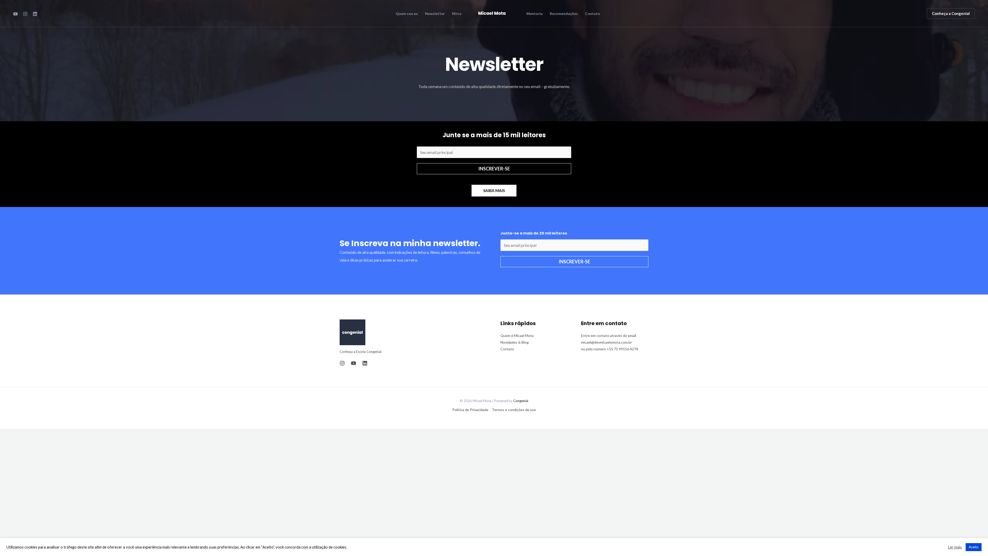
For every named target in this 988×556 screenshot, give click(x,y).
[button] (951, 13)
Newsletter (435, 13)
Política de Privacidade (470, 409)
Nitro (457, 13)
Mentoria (534, 13)
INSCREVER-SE (494, 168)
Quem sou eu (407, 13)
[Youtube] (15, 14)
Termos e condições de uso (514, 409)
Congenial (520, 401)
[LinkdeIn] (35, 14)
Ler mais (955, 547)
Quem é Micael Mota (517, 335)
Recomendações (564, 13)
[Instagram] (25, 14)
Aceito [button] (973, 547)
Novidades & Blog (514, 342)
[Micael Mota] (492, 12)
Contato (592, 13)
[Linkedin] (364, 363)
